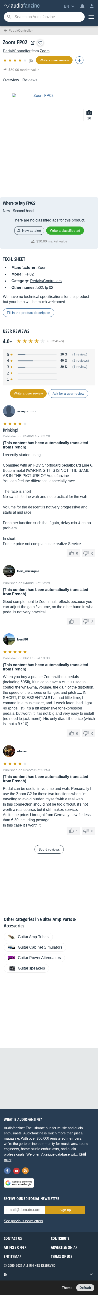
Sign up (65, 1210)
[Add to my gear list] (40, 43)
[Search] (9, 17)
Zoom (44, 51)
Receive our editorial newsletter (31, 1198)
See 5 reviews (49, 849)
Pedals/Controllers (46, 281)
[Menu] (91, 17)
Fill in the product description (28, 313)
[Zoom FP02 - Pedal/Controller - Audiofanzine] (21, 5)
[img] (15, 60)
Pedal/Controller (16, 51)
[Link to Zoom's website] (31, 43)
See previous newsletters (23, 1221)
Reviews (29, 80)
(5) (31, 61)
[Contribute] (79, 60)
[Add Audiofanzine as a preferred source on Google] (19, 1183)
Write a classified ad (65, 230)
